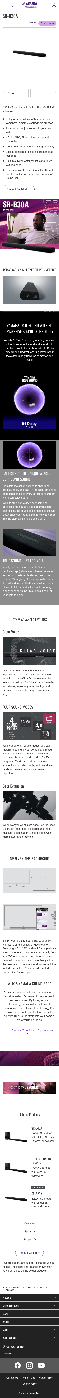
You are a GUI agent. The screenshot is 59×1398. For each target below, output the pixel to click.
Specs (28, 1231)
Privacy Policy (45, 1377)
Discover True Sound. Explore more (32, 1030)
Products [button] (7, 1297)
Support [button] (6, 1330)
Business (7, 1353)
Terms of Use (28, 1377)
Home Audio (16, 1287)
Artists (6, 1322)
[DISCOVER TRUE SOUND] (29, 1088)
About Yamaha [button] (10, 1338)
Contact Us (12, 1377)
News (5, 1313)
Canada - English (15, 1346)
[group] (11, 93)
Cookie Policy (30, 1383)
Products (29, 1287)
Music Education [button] (11, 1305)
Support (27, 1239)
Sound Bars (42, 1287)
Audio (5, 1287)
